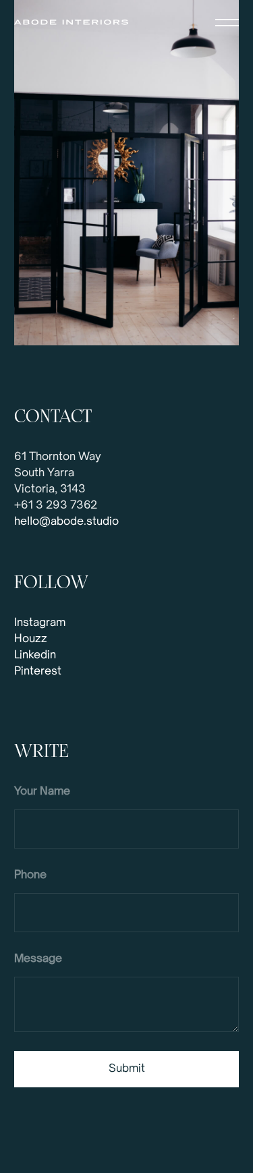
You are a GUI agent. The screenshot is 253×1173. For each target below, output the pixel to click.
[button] (227, 22)
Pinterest (37, 671)
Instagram (39, 623)
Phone (30, 875)
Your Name (42, 791)
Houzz (30, 639)
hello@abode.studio (66, 522)
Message (38, 959)
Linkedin (35, 655)
